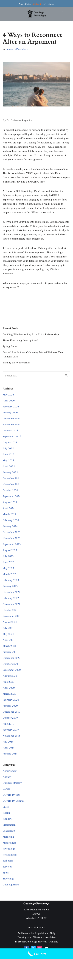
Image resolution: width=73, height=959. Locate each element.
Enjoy (6, 806)
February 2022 (11, 598)
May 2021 (8, 634)
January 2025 (10, 472)
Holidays (8, 818)
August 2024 (10, 502)
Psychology (9, 848)
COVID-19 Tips (11, 794)
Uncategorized (11, 884)
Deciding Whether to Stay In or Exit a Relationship (31, 334)
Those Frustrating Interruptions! (20, 340)
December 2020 (11, 657)
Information (9, 824)
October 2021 (10, 610)
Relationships (10, 854)
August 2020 (10, 675)
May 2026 (8, 394)
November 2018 (11, 735)
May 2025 (8, 460)
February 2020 (11, 699)
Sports (6, 872)
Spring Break (10, 346)
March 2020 (9, 693)
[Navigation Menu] (66, 14)
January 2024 (10, 526)
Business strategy (12, 782)
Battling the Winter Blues (16, 362)
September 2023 (12, 544)
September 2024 (12, 496)
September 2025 (12, 436)
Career (6, 788)
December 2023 (11, 532)
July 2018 (8, 741)
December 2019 (11, 711)
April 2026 (9, 400)
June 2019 (8, 723)
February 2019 (11, 729)
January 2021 (10, 651)
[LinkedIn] (46, 948)
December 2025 (11, 418)
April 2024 (9, 508)
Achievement (10, 770)
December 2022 (11, 592)
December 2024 (11, 478)
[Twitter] (33, 948)
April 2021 (9, 640)
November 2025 (11, 424)
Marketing (8, 836)
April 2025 (9, 466)
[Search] (66, 375)
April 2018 (9, 747)
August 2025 (10, 442)
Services (7, 866)
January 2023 (10, 586)
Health (6, 812)
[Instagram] (39, 948)
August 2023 (10, 550)
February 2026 (11, 406)
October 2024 (10, 490)
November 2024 (11, 484)
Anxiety (7, 776)
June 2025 (8, 454)
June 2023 (8, 562)
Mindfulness (9, 842)
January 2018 (10, 753)
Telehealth (37, 3)
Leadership (9, 830)
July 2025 (8, 448)
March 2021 (9, 645)
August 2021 (10, 622)
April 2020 (9, 687)
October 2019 (10, 717)
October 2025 (10, 430)
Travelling (8, 878)
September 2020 (12, 669)
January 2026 (10, 412)
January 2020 (10, 705)
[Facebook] (26, 948)
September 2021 (12, 616)
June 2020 (8, 681)
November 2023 (11, 538)
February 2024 (11, 520)
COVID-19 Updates (13, 800)
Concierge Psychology (17, 49)
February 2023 (11, 580)
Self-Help (8, 860)
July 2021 (8, 628)
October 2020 (10, 663)
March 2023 (9, 574)
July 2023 (8, 556)
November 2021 (11, 604)
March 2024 (9, 514)
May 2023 (8, 568)
